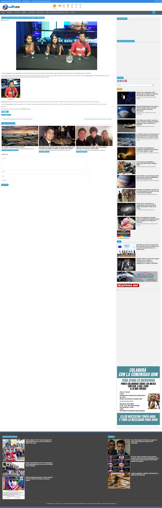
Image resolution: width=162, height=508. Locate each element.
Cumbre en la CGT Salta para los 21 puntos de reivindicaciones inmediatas (17, 118)
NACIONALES (10, 12)
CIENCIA (120, 89)
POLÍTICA (9, 114)
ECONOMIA (24, 12)
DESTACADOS (4, 114)
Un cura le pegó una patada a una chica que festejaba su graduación (97, 118)
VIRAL (119, 241)
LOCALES (3, 12)
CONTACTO (72, 12)
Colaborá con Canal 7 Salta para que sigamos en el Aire (57, 12)
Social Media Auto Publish (76, 507)
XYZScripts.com (88, 507)
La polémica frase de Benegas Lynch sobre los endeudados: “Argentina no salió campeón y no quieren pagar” (42, 2)
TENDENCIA (111, 436)
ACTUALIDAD (4, 150)
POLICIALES (17, 12)
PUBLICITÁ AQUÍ (40, 12)
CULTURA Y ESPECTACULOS (10, 436)
